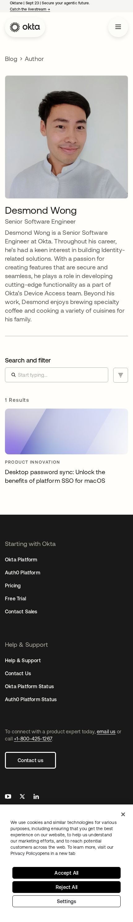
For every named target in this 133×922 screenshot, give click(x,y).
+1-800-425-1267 (33, 738)
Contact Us (18, 673)
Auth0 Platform (22, 572)
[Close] (123, 814)
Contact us (30, 760)
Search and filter (28, 360)
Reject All (66, 887)
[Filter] (120, 375)
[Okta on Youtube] (8, 797)
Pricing (13, 585)
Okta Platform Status (29, 686)
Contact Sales (21, 611)
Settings (66, 901)
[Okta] (25, 27)
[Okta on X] (22, 797)
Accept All (66, 873)
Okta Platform (21, 559)
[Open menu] (118, 27)
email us (106, 731)
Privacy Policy (43, 853)
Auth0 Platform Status (31, 699)
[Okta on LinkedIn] (36, 797)
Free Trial (15, 598)
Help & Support (23, 660)
